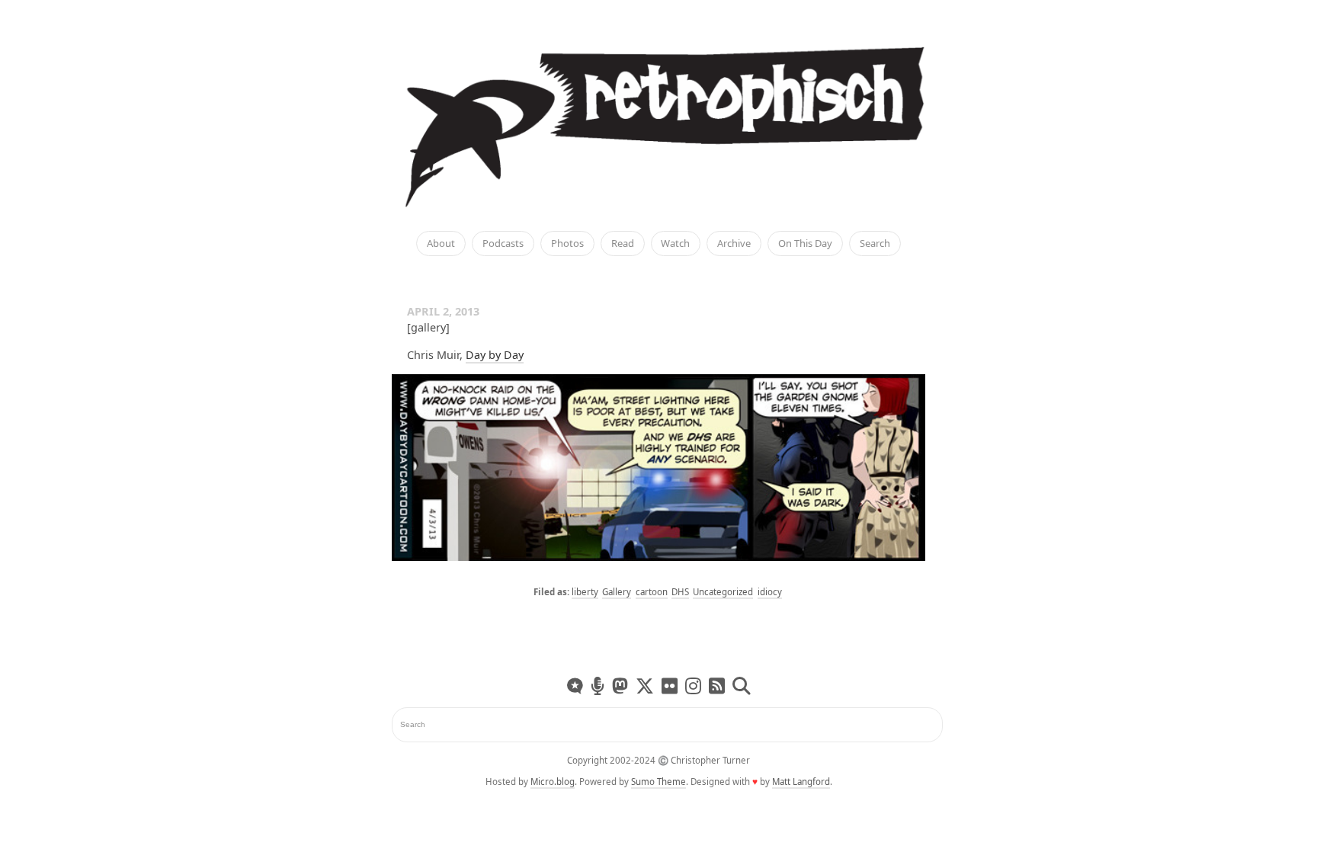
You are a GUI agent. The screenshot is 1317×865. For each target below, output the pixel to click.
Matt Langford (801, 781)
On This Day (805, 244)
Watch (675, 244)
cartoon (652, 591)
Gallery (616, 591)
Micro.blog (552, 781)
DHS (680, 591)
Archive (734, 244)
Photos (567, 244)
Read (622, 244)
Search (875, 244)
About (441, 244)
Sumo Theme (658, 781)
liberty (585, 591)
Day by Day (495, 355)
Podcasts (503, 244)
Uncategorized (723, 591)
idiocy (770, 591)
